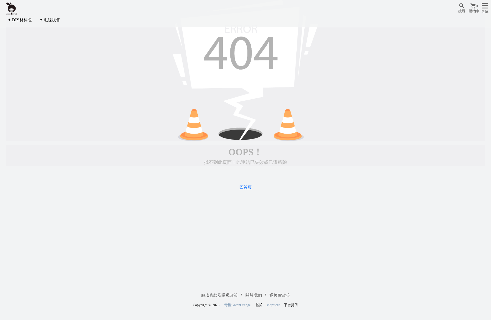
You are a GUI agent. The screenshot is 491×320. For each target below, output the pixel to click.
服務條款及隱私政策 (219, 295)
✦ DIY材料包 (20, 20)
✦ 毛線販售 (49, 20)
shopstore (273, 305)
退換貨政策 (280, 295)
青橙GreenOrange (237, 305)
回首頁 (245, 187)
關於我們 (254, 295)
